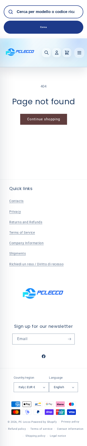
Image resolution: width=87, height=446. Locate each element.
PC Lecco (25, 421)
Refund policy (17, 428)
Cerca (43, 27)
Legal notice (58, 435)
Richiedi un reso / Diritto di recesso (36, 264)
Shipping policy (35, 435)
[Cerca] (46, 52)
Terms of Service (22, 232)
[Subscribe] (69, 339)
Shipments (17, 253)
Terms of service (41, 428)
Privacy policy (70, 421)
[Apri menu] (79, 53)
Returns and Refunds (25, 222)
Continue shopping (43, 119)
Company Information (26, 243)
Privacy (15, 211)
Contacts (16, 201)
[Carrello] (66, 52)
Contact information (70, 428)
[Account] (56, 52)
